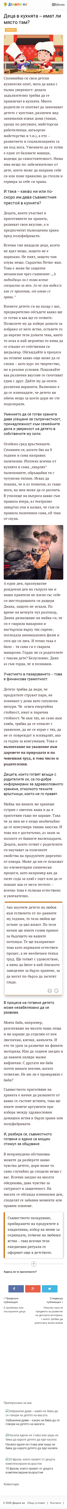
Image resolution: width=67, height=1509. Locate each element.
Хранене (10, 30)
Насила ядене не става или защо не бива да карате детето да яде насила (32, 1446)
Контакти (55, 1502)
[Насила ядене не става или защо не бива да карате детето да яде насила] (33, 1437)
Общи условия (36, 1502)
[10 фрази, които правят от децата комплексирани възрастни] (33, 1461)
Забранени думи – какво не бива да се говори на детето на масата (33, 1422)
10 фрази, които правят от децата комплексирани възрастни (29, 1470)
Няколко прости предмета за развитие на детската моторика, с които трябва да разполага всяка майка (49, 1315)
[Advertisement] (33, 1361)
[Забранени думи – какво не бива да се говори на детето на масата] (33, 1413)
